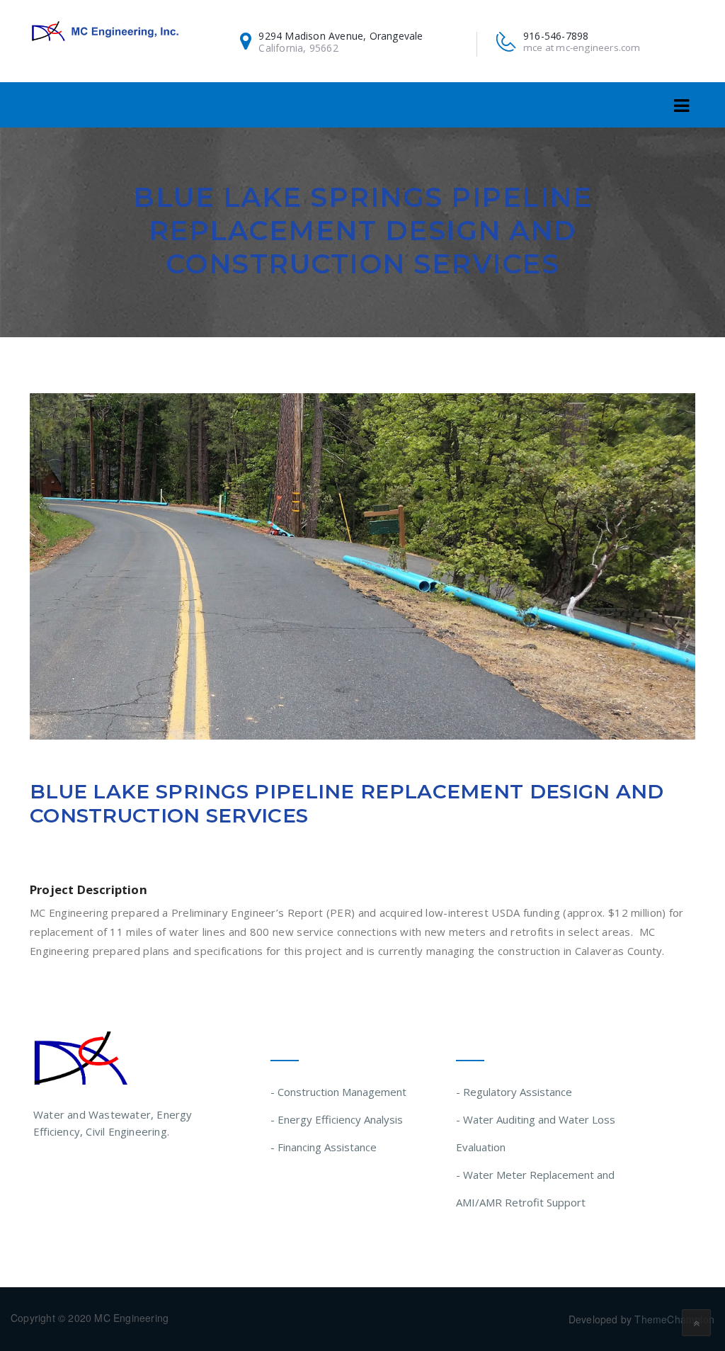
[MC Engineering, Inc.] (105, 31)
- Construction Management (338, 1092)
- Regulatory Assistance (514, 1092)
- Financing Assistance (323, 1147)
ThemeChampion (674, 1319)
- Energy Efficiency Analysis (336, 1119)
